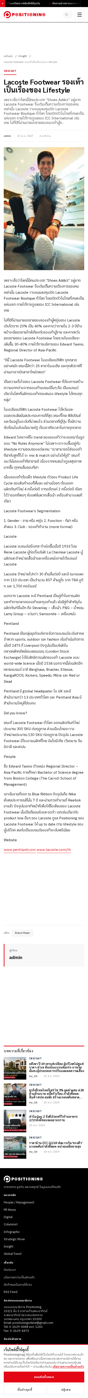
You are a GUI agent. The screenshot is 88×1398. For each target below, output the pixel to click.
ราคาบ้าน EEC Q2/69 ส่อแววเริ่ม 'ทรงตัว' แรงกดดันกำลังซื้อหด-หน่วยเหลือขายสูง (55, 1144)
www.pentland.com (20, 850)
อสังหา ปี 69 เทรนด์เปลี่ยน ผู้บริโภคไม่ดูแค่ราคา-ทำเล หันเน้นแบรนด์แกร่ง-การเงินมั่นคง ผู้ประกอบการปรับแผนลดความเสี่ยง (56, 1067)
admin (7, 136)
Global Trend (12, 1253)
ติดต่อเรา (10, 1269)
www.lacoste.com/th (54, 850)
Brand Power (22, 933)
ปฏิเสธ (66, 1389)
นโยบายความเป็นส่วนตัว (19, 1277)
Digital (8, 1217)
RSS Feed (10, 1292)
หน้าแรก (8, 56)
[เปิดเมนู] (79, 14)
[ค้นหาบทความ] (68, 14)
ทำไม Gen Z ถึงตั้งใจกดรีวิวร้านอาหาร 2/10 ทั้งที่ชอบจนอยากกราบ (53, 1118)
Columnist (11, 1224)
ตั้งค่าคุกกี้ (24, 1389)
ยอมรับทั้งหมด (44, 1377)
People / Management (19, 1202)
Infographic (12, 1232)
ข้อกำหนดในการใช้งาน (18, 1284)
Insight (22, 56)
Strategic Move (14, 1239)
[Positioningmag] (24, 14)
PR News (10, 1209)
